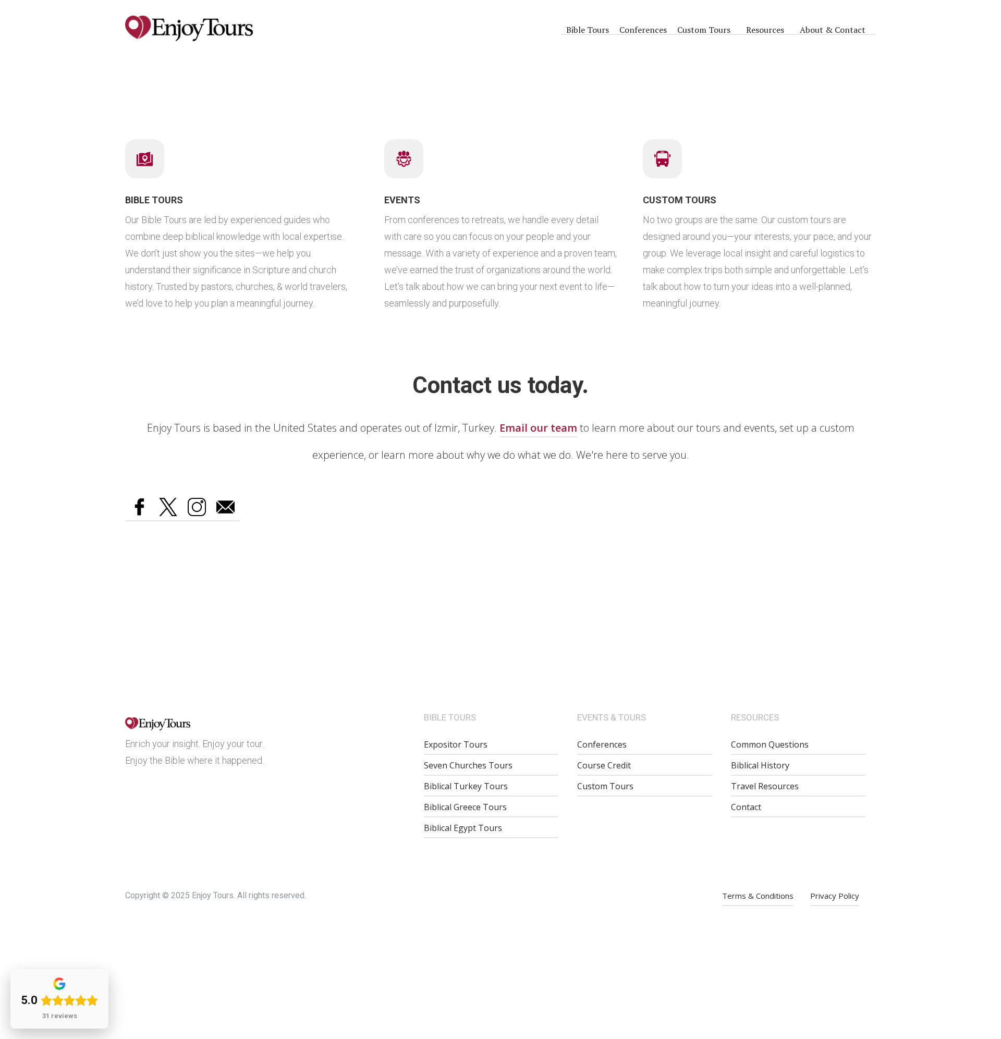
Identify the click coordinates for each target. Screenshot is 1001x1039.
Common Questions (770, 744)
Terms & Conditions (758, 895)
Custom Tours (703, 30)
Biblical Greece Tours (465, 807)
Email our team (538, 428)
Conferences (643, 30)
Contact (746, 807)
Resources (765, 30)
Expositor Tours (455, 744)
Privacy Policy (834, 895)
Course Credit (604, 765)
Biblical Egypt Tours (463, 828)
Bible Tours (587, 30)
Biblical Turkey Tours (466, 786)
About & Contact (832, 30)
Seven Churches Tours (468, 765)
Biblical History (760, 765)
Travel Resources (765, 786)
